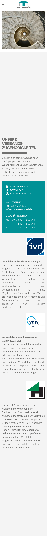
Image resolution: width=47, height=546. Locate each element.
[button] (3, 4)
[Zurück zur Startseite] (23, 4)
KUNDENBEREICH (19, 186)
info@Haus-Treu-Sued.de (19, 209)
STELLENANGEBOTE (20, 193)
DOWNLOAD (16, 190)
